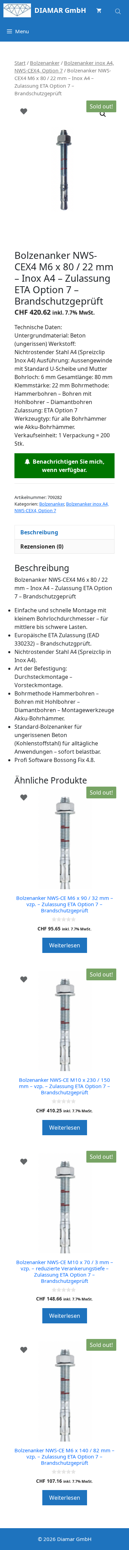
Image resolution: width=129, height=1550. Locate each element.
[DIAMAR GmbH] (17, 10)
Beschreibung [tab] (39, 532)
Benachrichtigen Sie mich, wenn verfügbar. (67, 466)
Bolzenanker (45, 62)
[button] (103, 114)
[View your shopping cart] (98, 10)
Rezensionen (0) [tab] (41, 546)
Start (19, 62)
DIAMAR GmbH (60, 10)
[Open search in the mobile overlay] (118, 10)
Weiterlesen (64, 945)
